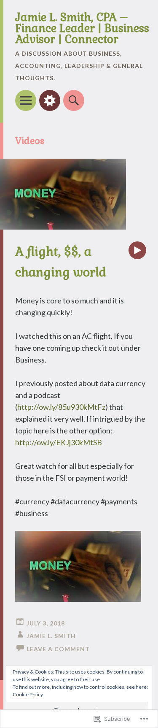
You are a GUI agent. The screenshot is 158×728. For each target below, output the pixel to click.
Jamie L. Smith (51, 635)
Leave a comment (58, 648)
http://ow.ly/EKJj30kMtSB (58, 442)
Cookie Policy (28, 694)
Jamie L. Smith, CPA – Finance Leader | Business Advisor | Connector (82, 28)
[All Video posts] (137, 250)
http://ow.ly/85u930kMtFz (61, 406)
